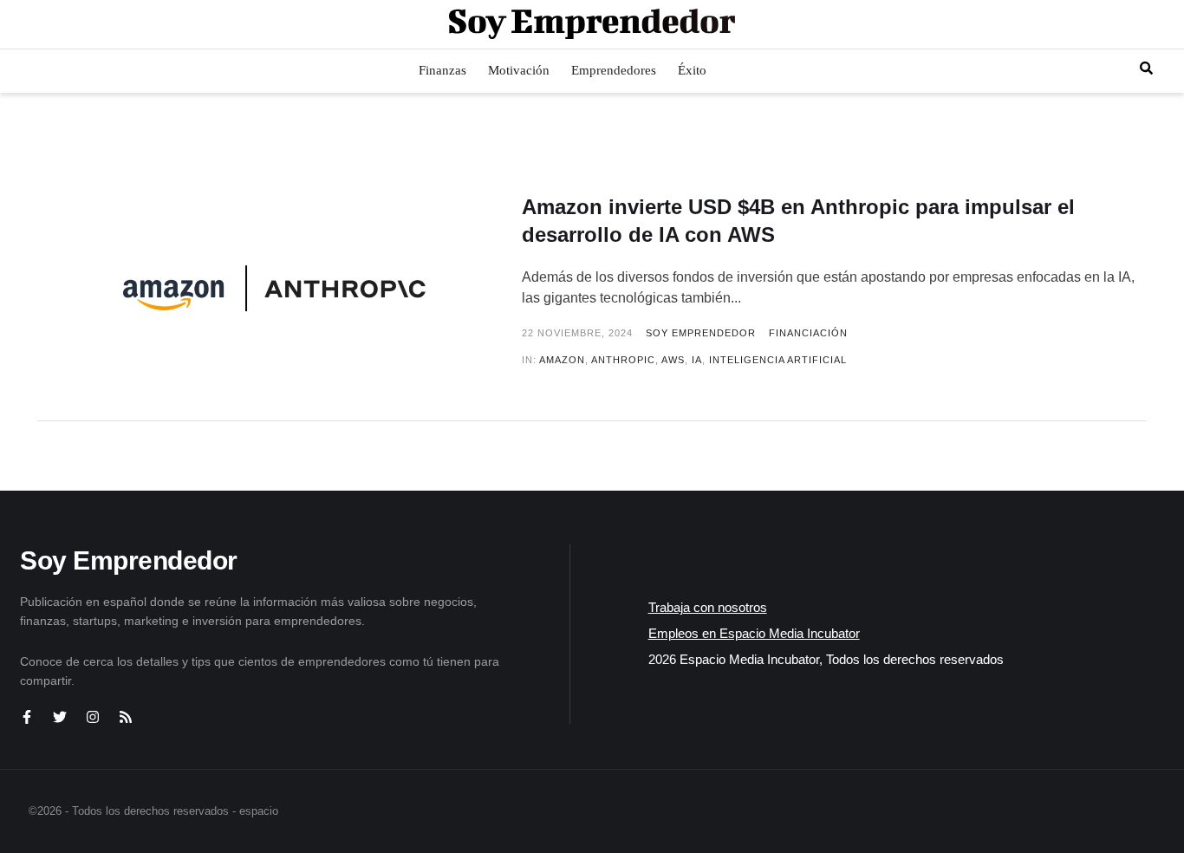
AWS (673, 360)
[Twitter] (60, 717)
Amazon (562, 360)
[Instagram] (93, 717)
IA (697, 360)
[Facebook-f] (27, 717)
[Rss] (126, 717)
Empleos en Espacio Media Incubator (754, 633)
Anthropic (623, 360)
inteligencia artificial (778, 360)
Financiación (808, 333)
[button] (1146, 68)
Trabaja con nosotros (707, 607)
